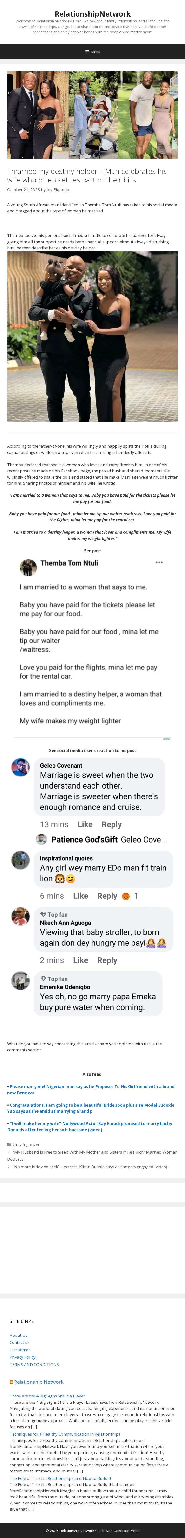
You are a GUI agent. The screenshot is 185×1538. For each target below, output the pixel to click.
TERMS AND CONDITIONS (34, 1364)
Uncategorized (27, 1144)
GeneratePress (126, 1530)
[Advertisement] (92, 1250)
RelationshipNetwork (93, 14)
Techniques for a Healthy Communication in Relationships (65, 1434)
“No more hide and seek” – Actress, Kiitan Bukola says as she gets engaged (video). (90, 1166)
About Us (18, 1335)
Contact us (20, 1342)
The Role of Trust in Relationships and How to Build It (60, 1478)
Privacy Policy (23, 1357)
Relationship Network (39, 1382)
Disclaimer (20, 1350)
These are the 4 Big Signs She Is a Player (47, 1396)
